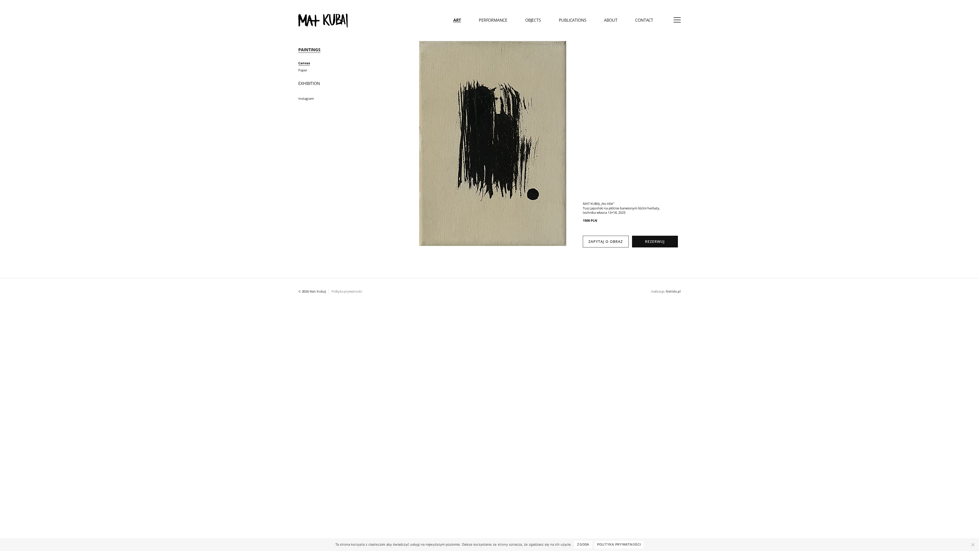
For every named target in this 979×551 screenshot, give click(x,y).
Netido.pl (673, 291)
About (610, 20)
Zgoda (583, 544)
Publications (572, 20)
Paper (302, 70)
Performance (493, 20)
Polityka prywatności (346, 291)
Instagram (306, 98)
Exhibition (309, 83)
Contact (644, 20)
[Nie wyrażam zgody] (972, 544)
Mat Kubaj (318, 291)
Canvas (304, 63)
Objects (533, 20)
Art (457, 20)
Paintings (309, 50)
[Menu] (677, 20)
